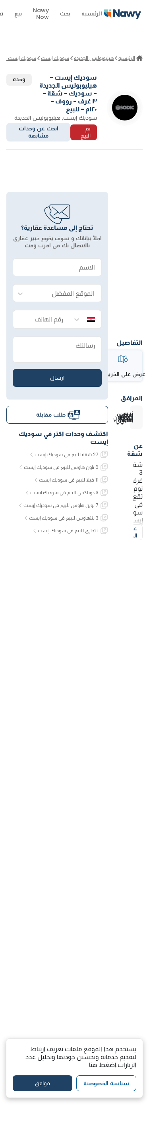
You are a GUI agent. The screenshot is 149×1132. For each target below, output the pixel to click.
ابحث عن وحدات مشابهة (38, 132)
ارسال (57, 378)
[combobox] (65, 293)
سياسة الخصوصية (106, 1083)
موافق (42, 1083)
